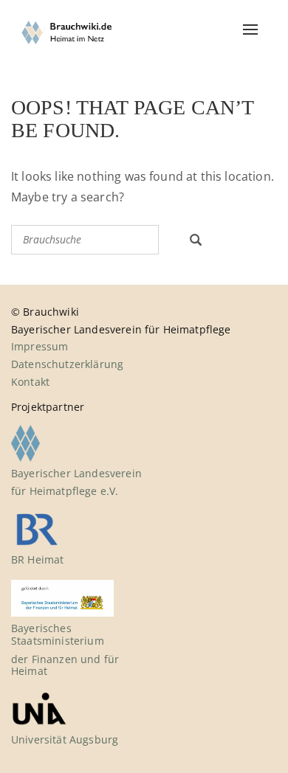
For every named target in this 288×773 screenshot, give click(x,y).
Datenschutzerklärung (67, 364)
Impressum (39, 346)
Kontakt (30, 382)
